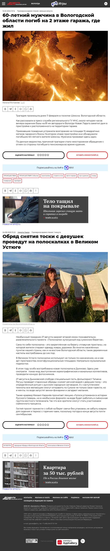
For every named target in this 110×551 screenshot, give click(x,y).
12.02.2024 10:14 (9, 11)
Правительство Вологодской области (19, 324)
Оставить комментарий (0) (87, 155)
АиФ (23, 103)
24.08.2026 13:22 (9, 232)
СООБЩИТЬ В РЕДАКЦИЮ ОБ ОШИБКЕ (38, 501)
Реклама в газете (42, 497)
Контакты (28, 497)
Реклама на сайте (60, 497)
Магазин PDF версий (91, 497)
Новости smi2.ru (11, 224)
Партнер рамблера (47, 541)
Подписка (75, 497)
